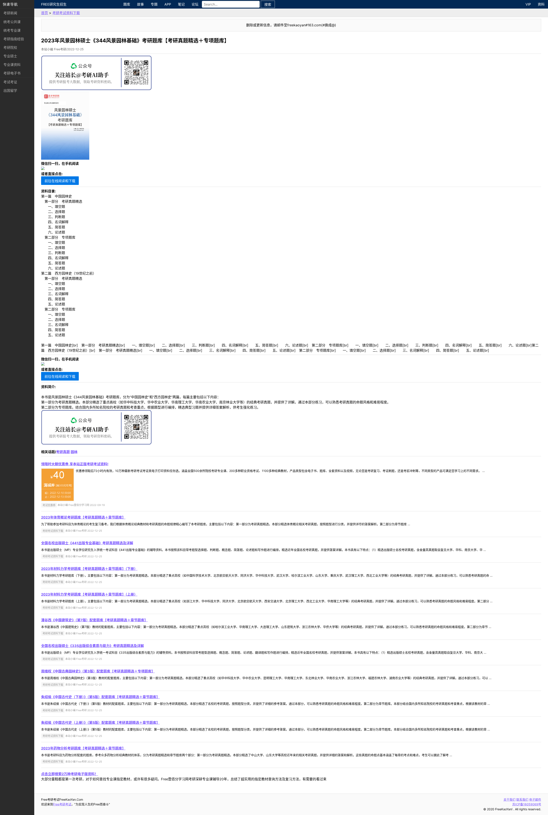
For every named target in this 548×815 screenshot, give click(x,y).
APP (167, 4)
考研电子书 (12, 73)
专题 (154, 4)
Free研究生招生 (54, 4)
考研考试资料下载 (66, 13)
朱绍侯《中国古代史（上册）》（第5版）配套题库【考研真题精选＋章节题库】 (100, 722)
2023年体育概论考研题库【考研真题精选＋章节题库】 (83, 517)
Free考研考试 (62, 804)
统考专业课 (12, 30)
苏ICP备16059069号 (526, 804)
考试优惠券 (49, 505)
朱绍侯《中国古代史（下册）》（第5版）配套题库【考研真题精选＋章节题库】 (100, 697)
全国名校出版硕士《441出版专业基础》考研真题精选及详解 (87, 543)
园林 (74, 452)
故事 (140, 4)
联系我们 (522, 799)
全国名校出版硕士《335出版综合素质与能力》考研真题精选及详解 (92, 646)
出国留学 (10, 90)
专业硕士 (10, 56)
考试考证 (10, 82)
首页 (44, 13)
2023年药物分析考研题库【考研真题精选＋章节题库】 (83, 748)
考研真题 (63, 452)
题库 (126, 4)
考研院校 (10, 47)
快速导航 (10, 4)
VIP (528, 4)
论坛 (195, 4)
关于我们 (509, 799)
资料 (541, 4)
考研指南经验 (13, 39)
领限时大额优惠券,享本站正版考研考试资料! (74, 464)
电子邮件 (535, 799)
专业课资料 (12, 64)
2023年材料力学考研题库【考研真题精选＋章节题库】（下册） (89, 569)
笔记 (181, 4)
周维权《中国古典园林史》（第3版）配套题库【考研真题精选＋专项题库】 (98, 671)
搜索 (267, 4)
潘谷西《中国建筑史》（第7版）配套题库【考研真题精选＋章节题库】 (94, 620)
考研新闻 (10, 13)
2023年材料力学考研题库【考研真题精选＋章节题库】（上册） (89, 594)
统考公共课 (12, 22)
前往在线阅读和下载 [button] (60, 181)
